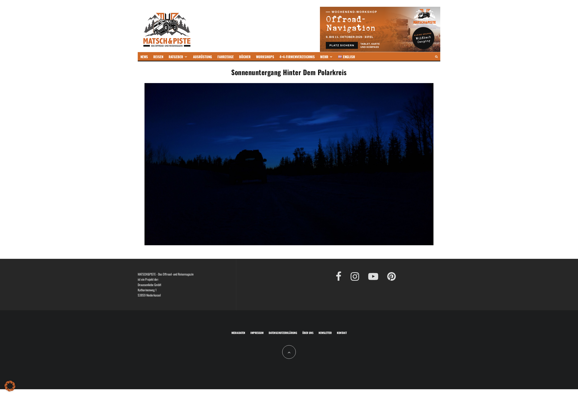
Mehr (324, 56)
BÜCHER (245, 56)
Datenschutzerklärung (283, 333)
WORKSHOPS (265, 56)
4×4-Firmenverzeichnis (297, 56)
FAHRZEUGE (225, 56)
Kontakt (342, 333)
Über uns (307, 333)
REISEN (158, 56)
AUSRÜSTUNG (202, 56)
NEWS (144, 56)
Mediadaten (238, 333)
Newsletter (325, 333)
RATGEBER (176, 56)
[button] (10, 386)
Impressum (256, 333)
